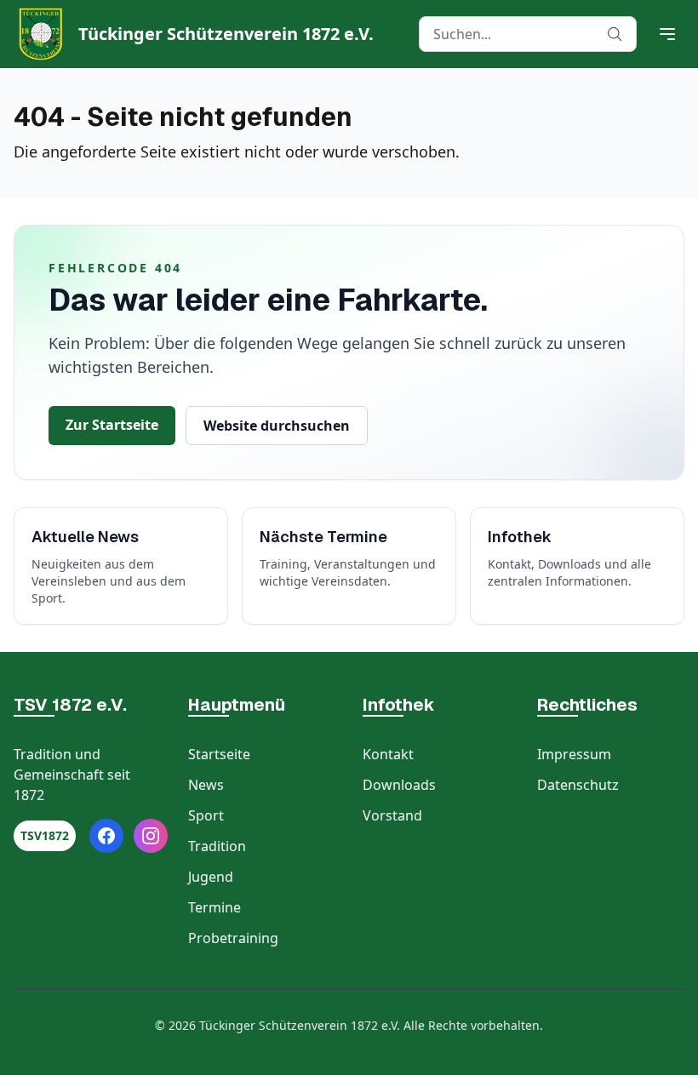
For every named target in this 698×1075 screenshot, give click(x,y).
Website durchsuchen (276, 425)
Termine (214, 907)
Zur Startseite (112, 424)
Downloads (399, 784)
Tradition (217, 846)
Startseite (219, 754)
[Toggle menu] (667, 34)
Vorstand (392, 815)
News (206, 784)
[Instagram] (151, 836)
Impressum (574, 754)
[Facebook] (106, 836)
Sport (206, 815)
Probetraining (233, 938)
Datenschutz (578, 784)
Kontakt (388, 754)
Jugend (210, 876)
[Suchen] (614, 34)
